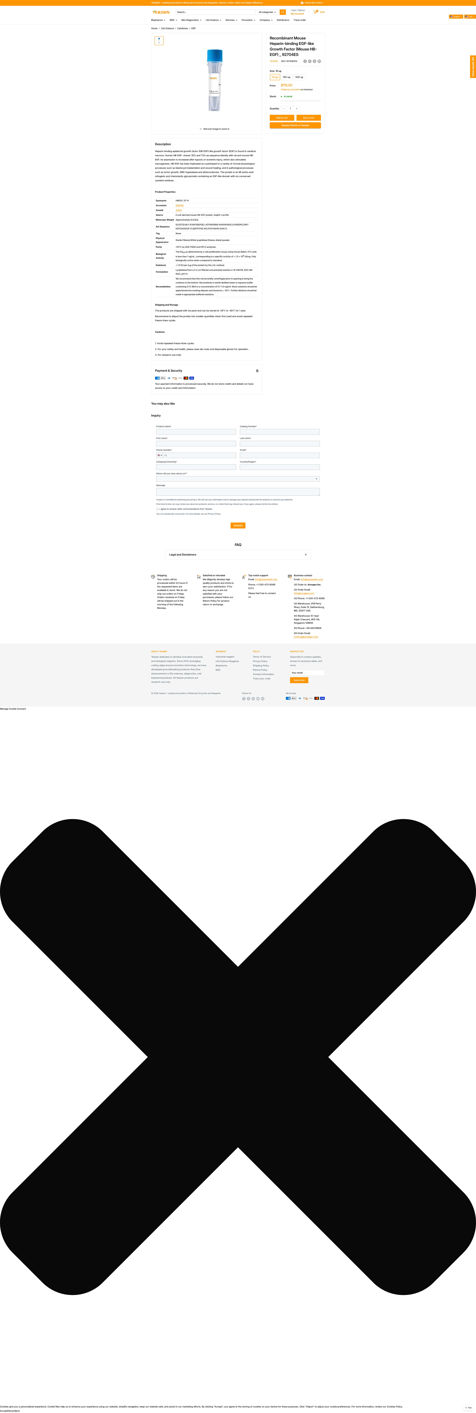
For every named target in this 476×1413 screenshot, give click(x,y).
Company (265, 20)
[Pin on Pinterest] (310, 61)
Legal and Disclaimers (182, 554)
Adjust (16, 1411)
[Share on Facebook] (305, 61)
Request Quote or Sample (295, 125)
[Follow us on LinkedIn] (262, 699)
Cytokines (182, 28)
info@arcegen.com (304, 593)
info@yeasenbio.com (266, 579)
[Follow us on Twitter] (248, 699)
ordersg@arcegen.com (306, 636)
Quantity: (274, 108)
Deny (10, 1411)
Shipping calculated (290, 89)
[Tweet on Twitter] (314, 61)
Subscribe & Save (314, 2)
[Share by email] (319, 61)
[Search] (283, 12)
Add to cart (282, 117)
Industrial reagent (225, 656)
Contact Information (263, 674)
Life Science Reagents (227, 661)
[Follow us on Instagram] (253, 699)
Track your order (262, 678)
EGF (193, 28)
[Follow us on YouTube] (258, 699)
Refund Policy (260, 670)
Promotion (247, 20)
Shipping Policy (261, 665)
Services (230, 20)
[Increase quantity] (296, 108)
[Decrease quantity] (283, 108)
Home (154, 28)
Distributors (283, 20)
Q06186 (180, 205)
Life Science (212, 20)
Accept (3, 1411)
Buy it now (308, 117)
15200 (179, 210)
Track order (300, 20)
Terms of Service (262, 656)
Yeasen (274, 61)
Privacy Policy (260, 661)
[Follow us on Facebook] (244, 699)
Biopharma (157, 20)
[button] (238, 1058)
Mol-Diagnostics (190, 20)
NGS (172, 20)
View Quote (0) (473, 66)
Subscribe (299, 680)
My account (297, 13)
